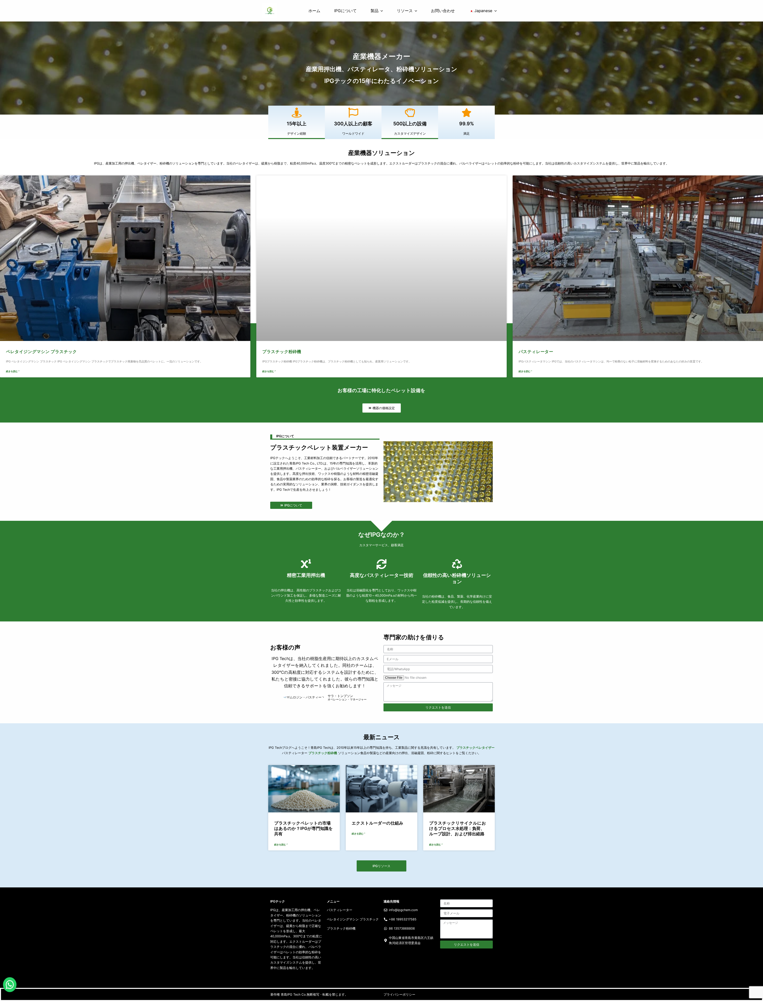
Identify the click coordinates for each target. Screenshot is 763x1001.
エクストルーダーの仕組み (377, 823)
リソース (405, 10)
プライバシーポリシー (399, 994)
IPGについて (345, 10)
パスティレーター (536, 351)
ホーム (314, 10)
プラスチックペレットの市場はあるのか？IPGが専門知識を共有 (303, 828)
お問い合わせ (443, 10)
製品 (375, 10)
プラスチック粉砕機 (281, 351)
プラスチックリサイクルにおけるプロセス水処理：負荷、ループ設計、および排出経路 (457, 828)
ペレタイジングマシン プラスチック (41, 351)
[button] (381, 11)
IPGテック (277, 901)
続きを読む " (12, 371)
